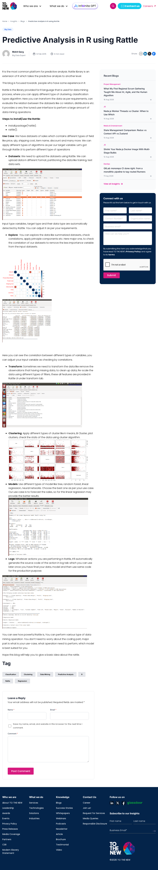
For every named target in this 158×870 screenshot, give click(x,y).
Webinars (61, 818)
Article (59, 834)
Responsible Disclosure (95, 823)
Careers (148, 6)
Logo (10, 6)
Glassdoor (134, 803)
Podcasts (61, 823)
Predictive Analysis (65, 674)
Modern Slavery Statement (10, 851)
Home (4, 21)
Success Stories (64, 808)
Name (11, 710)
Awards (6, 813)
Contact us (132, 6)
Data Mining (45, 674)
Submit (111, 275)
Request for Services (94, 813)
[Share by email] (141, 54)
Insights (13, 21)
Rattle (7, 681)
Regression (22, 681)
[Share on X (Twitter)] (149, 54)
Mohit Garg (18, 51)
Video (59, 849)
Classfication (10, 674)
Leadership (8, 808)
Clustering (28, 674)
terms (111, 254)
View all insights (112, 184)
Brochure (61, 839)
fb (123, 803)
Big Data (7, 29)
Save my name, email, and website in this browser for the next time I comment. (47, 726)
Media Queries (90, 818)
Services (33, 802)
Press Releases (10, 828)
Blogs (23, 21)
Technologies (36, 808)
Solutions (34, 813)
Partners (6, 839)
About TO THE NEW (12, 802)
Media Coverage (11, 834)
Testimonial (62, 844)
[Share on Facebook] (154, 54)
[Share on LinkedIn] (145, 54)
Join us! (87, 808)
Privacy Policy (133, 251)
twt (118, 803)
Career (86, 802)
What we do (57, 6)
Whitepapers (63, 813)
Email (53, 710)
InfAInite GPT (85, 5)
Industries (34, 818)
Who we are (30, 6)
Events (5, 818)
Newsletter (61, 828)
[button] (113, 6)
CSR (4, 844)
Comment (13, 733)
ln (112, 803)
